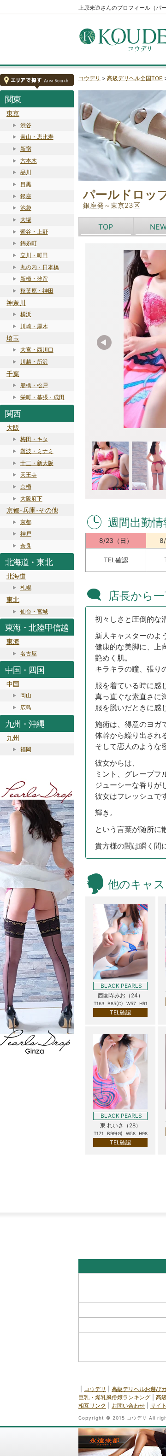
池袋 (25, 207)
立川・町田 (34, 255)
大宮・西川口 (36, 349)
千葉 (12, 373)
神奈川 (16, 303)
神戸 (25, 533)
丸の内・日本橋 (39, 267)
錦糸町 (28, 243)
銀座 (25, 196)
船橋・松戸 (34, 385)
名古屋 (28, 653)
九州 (12, 738)
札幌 (25, 587)
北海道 (16, 576)
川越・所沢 (34, 361)
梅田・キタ (34, 439)
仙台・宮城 (34, 611)
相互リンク (92, 1405)
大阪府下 (31, 498)
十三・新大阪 (36, 463)
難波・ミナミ (36, 451)
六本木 (28, 160)
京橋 (25, 486)
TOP (105, 226)
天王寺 (28, 474)
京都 (25, 522)
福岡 (25, 749)
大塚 (25, 219)
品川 (25, 172)
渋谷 (25, 125)
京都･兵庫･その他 (32, 510)
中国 (12, 684)
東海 (12, 641)
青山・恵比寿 (36, 136)
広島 (25, 707)
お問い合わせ (128, 1405)
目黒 (25, 184)
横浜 (25, 314)
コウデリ (89, 78)
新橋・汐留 (34, 278)
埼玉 (12, 338)
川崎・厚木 (34, 326)
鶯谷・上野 (34, 231)
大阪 (12, 427)
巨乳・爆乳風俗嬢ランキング (114, 1397)
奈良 (25, 545)
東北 (12, 599)
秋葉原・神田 (36, 290)
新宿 (25, 148)
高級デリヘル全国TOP (135, 78)
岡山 (25, 695)
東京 (12, 113)
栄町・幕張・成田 (42, 397)
